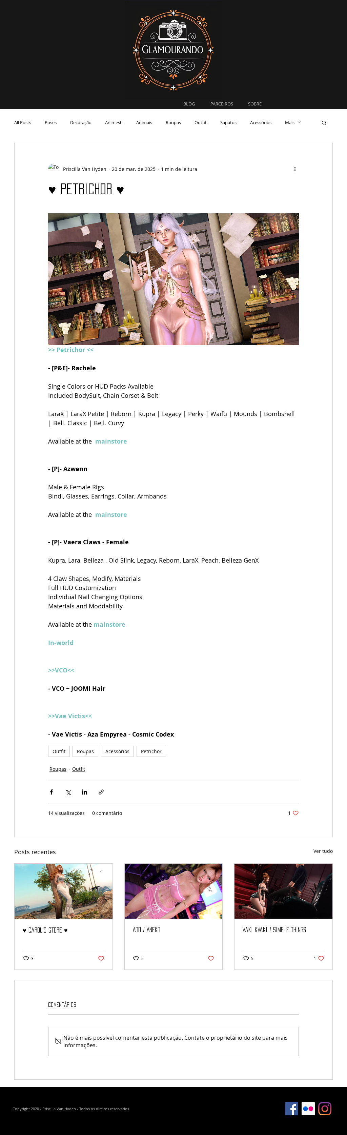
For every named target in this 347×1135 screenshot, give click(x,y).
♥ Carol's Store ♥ (45, 930)
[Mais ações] (295, 169)
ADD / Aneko (146, 929)
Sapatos (228, 122)
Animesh (114, 122)
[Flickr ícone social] (308, 1108)
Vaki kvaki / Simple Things (274, 929)
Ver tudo (323, 851)
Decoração (80, 122)
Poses (51, 122)
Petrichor (151, 751)
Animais (144, 122)
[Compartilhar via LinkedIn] (84, 792)
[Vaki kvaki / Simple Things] (283, 891)
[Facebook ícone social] (291, 1108)
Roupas (173, 122)
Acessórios (260, 122)
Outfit (201, 122)
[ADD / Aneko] (174, 891)
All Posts (22, 122)
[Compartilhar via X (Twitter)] (68, 792)
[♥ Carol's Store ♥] (64, 891)
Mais (289, 122)
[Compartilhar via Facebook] (51, 792)
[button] (324, 122)
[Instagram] (324, 1108)
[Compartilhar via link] (101, 792)
